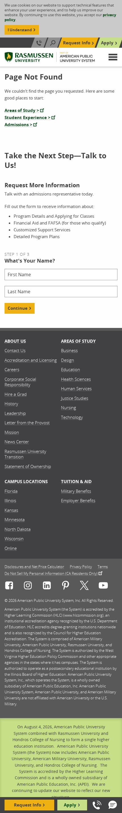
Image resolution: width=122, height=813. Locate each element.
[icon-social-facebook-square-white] (9, 586)
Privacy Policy (81, 567)
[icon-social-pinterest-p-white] (65, 586)
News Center (17, 441)
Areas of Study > (22, 110)
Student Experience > (28, 117)
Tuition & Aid (76, 482)
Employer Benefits (78, 500)
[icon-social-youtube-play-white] (103, 586)
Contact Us (15, 350)
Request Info (76, 43)
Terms (103, 567)
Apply (107, 43)
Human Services (76, 388)
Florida (11, 491)
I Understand (20, 29)
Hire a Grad (16, 394)
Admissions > (18, 125)
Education (70, 369)
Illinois (10, 500)
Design (67, 360)
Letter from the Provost (27, 422)
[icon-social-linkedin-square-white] (46, 586)
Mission (12, 432)
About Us (15, 341)
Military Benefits (76, 491)
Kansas (11, 510)
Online (11, 548)
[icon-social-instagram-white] (27, 586)
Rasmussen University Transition (25, 454)
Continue (18, 308)
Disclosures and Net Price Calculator (34, 567)
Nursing (68, 407)
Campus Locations (26, 482)
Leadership (15, 413)
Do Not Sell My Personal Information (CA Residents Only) (51, 573)
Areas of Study (78, 341)
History (11, 403)
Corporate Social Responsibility (20, 382)
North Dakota (18, 529)
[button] (112, 57)
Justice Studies (74, 398)
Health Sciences (76, 379)
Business (69, 350)
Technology (72, 417)
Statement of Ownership (28, 466)
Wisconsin (14, 538)
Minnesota (15, 519)
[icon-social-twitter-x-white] (84, 586)
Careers (12, 369)
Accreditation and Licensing (31, 360)
